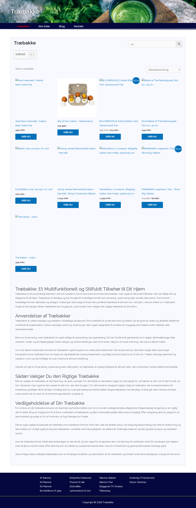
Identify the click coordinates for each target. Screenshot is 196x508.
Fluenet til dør (77, 482)
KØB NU (25, 136)
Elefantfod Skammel (80, 477)
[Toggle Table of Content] (30, 54)
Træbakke (23, 26)
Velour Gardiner (138, 482)
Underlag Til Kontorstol (142, 477)
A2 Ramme (45, 482)
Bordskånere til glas (50, 490)
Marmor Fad (106, 482)
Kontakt (78, 26)
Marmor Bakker (108, 477)
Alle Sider (44, 26)
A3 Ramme (46, 486)
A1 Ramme (45, 477)
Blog (62, 26)
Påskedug (105, 490)
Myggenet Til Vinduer (111, 486)
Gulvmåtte (75, 486)
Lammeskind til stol (80, 490)
